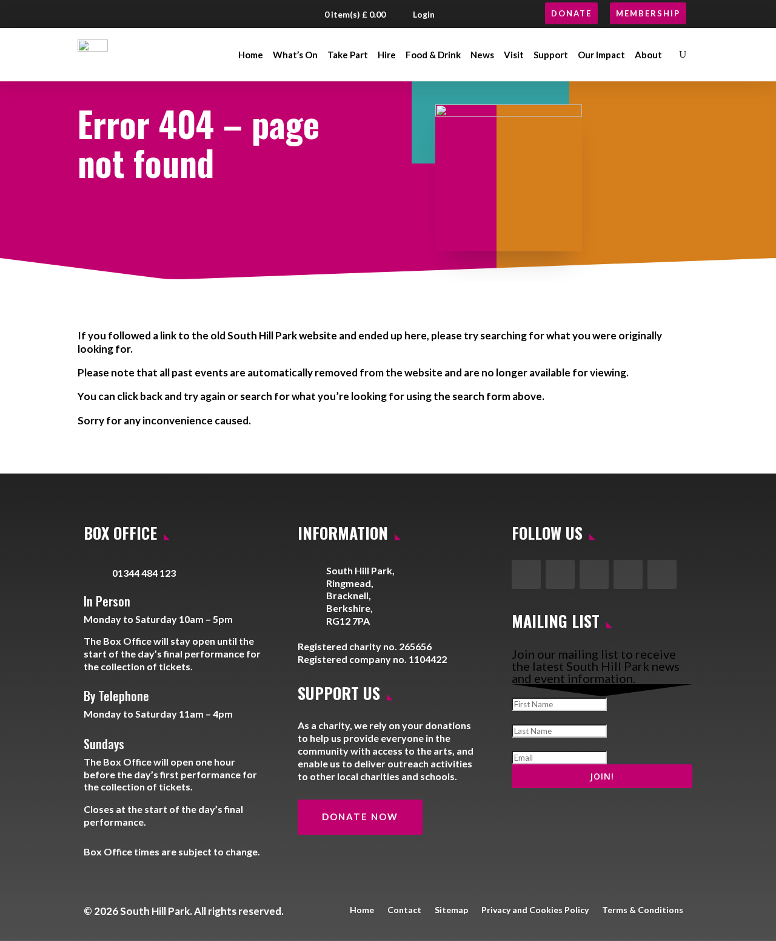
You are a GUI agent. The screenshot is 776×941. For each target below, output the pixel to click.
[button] (92, 14)
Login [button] (424, 14)
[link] (93, 54)
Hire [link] (387, 54)
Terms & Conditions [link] (642, 909)
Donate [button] (571, 13)
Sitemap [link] (451, 909)
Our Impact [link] (601, 54)
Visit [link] (514, 54)
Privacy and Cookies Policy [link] (535, 909)
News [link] (482, 54)
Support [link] (551, 54)
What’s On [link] (295, 54)
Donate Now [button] (360, 816)
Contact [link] (404, 909)
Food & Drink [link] (433, 54)
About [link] (648, 54)
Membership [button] (648, 13)
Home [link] (250, 54)
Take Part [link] (347, 54)
